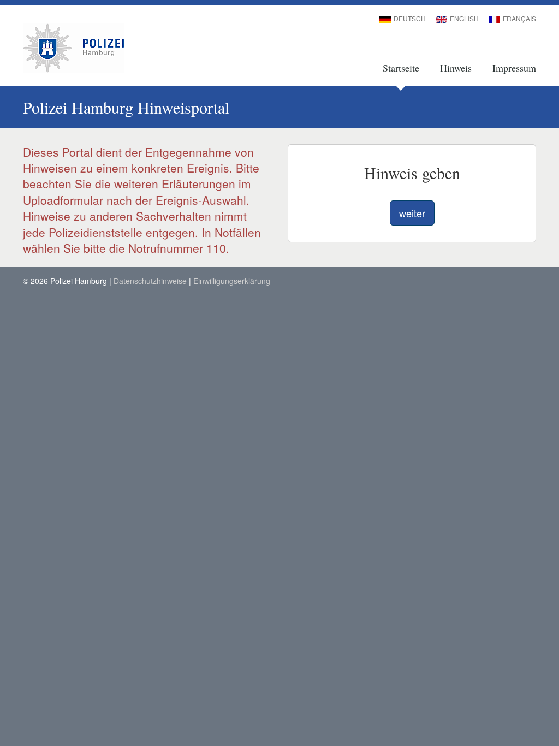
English (464, 18)
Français (519, 18)
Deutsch (410, 18)
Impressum (514, 67)
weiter (412, 213)
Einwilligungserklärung (231, 280)
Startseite (401, 67)
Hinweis (456, 67)
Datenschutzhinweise (150, 280)
